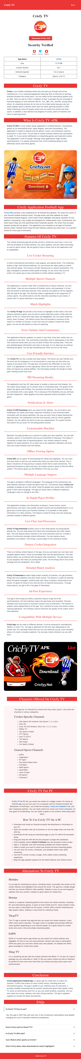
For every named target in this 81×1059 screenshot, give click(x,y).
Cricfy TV (9, 5)
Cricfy (9, 91)
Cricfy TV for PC (18, 801)
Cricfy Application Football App (20, 981)
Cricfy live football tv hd (60, 806)
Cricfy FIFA (8, 213)
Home (73, 5)
